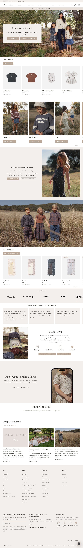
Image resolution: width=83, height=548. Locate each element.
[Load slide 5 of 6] (79, 145)
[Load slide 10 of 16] (74, 97)
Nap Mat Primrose (26, 280)
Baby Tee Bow (25, 91)
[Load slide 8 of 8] (80, 287)
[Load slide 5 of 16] (69, 97)
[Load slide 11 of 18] (73, 325)
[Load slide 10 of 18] (72, 325)
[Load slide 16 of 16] (80, 97)
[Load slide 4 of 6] (78, 145)
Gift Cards (5, 474)
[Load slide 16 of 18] (78, 325)
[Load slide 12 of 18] (74, 325)
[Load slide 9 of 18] (71, 325)
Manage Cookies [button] (37, 545)
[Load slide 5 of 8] (77, 287)
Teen (4, 488)
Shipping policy (66, 545)
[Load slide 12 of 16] (76, 97)
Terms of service (58, 545)
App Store (17, 387)
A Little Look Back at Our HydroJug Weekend (38, 450)
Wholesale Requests (27, 488)
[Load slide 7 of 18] (69, 325)
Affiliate (44, 485)
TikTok (63, 479)
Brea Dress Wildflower (67, 91)
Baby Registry (26, 499)
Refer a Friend (45, 488)
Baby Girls (5, 476)
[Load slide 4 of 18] (66, 325)
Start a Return (46, 482)
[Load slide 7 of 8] (79, 287)
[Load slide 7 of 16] (71, 97)
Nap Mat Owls (6, 280)
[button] (22, 5)
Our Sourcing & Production (29, 496)
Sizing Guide (45, 493)
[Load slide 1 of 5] (76, 302)
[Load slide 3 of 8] (75, 287)
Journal (24, 474)
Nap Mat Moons (45, 280)
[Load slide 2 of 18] (64, 325)
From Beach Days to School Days (64, 449)
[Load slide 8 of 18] (70, 325)
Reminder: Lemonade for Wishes (11, 449)
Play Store (26, 387)
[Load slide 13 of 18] (75, 325)
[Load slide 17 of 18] (79, 325)
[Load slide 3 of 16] (67, 97)
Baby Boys (5, 479)
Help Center (45, 474)
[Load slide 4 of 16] (68, 97)
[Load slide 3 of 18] (65, 325)
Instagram (64, 476)
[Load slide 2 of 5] (77, 302)
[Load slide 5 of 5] (80, 302)
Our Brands (25, 476)
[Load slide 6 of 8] (78, 287)
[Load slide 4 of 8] (76, 287)
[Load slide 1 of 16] (65, 97)
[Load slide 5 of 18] (67, 325)
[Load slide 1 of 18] (63, 325)
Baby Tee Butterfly (7, 91)
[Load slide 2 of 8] (74, 287)
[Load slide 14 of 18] (76, 325)
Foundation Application (28, 493)
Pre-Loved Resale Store (9, 496)
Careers (24, 501)
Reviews (64, 474)
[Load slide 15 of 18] (77, 325)
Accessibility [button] (30, 545)
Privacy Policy (18, 529)
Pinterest (64, 485)
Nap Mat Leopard (66, 280)
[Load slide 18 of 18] (80, 325)
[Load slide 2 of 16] (66, 97)
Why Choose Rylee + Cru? (29, 485)
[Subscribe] (25, 523)
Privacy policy (51, 545)
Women (4, 490)
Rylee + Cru (9, 545)
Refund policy (44, 545)
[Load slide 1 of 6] (75, 145)
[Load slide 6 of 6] (80, 145)
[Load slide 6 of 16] (70, 97)
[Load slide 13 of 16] (77, 97)
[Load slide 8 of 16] (72, 97)
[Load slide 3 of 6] (77, 145)
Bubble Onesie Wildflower (48, 91)
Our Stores (25, 479)
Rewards (44, 490)
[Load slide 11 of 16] (75, 97)
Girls (4, 482)
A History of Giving (27, 490)
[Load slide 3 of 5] (78, 302)
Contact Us (45, 496)
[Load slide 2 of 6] (76, 145)
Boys (4, 485)
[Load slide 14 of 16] (78, 97)
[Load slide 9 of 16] (73, 97)
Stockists (24, 482)
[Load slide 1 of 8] (73, 287)
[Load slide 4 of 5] (79, 302)
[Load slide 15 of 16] (79, 97)
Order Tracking (46, 479)
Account (44, 476)
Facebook (64, 482)
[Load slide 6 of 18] (68, 325)
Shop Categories (7, 493)
